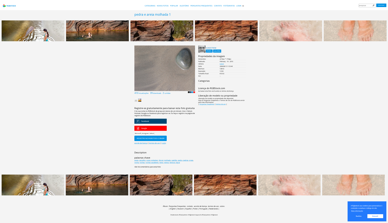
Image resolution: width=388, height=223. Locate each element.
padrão (174, 160)
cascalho (142, 160)
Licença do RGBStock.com (211, 88)
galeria (217, 51)
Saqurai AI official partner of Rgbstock (206, 215)
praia (191, 160)
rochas (142, 162)
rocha (136, 162)
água (178, 162)
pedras (185, 160)
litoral (161, 160)
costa (148, 160)
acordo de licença (200, 206)
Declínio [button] (359, 216)
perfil (209, 51)
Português (203, 209)
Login (238, 6)
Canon (222, 64)
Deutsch (180, 209)
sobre (222, 206)
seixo (161, 162)
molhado (167, 160)
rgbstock (11, 6)
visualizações (144, 93)
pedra (180, 160)
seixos (166, 162)
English (173, 209)
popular (174, 6)
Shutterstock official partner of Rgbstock (182, 215)
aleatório (184, 6)
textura (172, 162)
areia (136, 160)
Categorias (150, 6)
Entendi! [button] (375, 216)
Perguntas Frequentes (201, 6)
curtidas (167, 93)
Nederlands (213, 209)
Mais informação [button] (357, 211)
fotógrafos (229, 6)
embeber (154, 160)
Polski (195, 209)
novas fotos (163, 6)
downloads (157, 93)
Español (188, 209)
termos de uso (221, 104)
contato (218, 6)
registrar (381, 5)
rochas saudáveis (152, 162)
